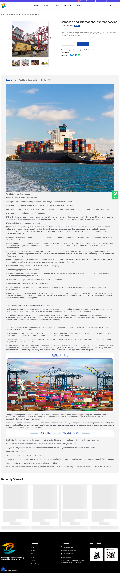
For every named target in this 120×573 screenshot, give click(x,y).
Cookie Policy (35, 564)
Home (32, 547)
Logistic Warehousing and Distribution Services (82, 50)
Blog (32, 554)
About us (33, 557)
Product (33, 550)
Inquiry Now (83, 44)
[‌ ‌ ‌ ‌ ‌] (15, 503)
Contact (33, 560)
